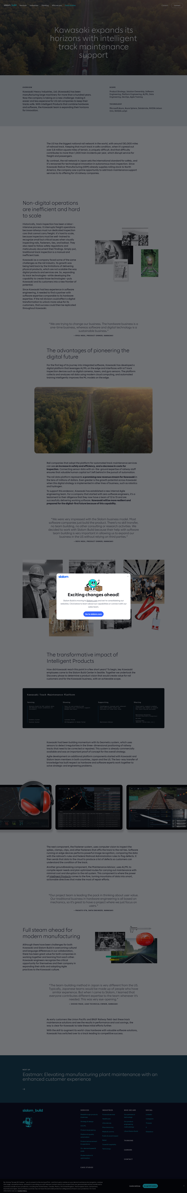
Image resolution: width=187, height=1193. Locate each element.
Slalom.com (92, 600)
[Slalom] (63, 576)
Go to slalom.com (93, 614)
